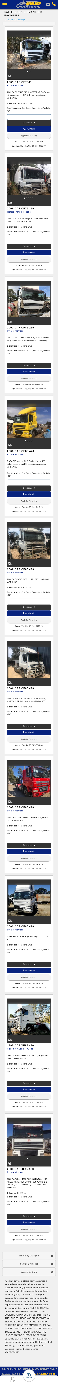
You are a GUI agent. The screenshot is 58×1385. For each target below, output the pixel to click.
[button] (28, 71)
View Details (30, 129)
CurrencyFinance (35, 1315)
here (31, 1305)
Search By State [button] (29, 1272)
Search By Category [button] (29, 1255)
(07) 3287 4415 (44, 1374)
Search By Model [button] (29, 1264)
